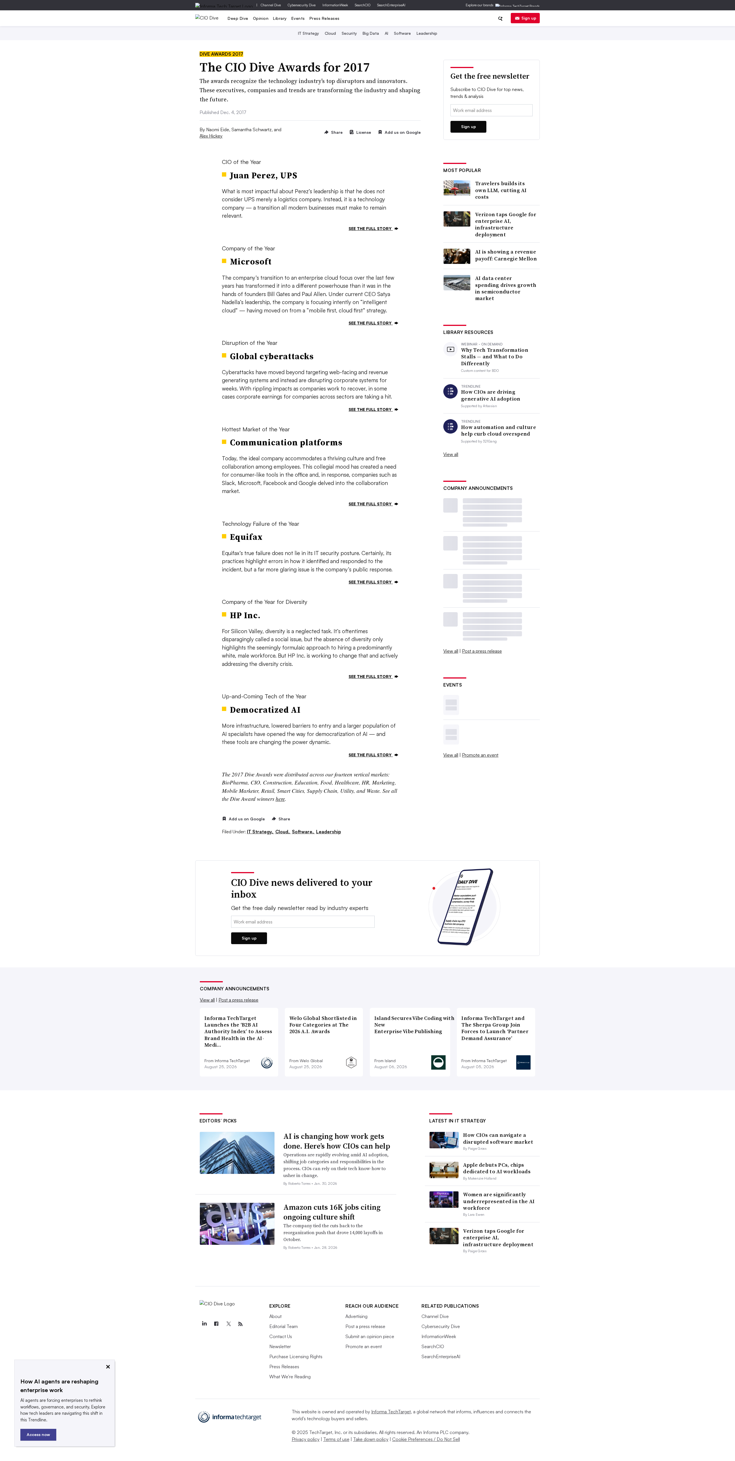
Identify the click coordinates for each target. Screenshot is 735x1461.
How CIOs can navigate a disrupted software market (498, 1138)
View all (450, 454)
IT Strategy (308, 33)
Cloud (330, 33)
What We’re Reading (290, 1376)
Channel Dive (271, 5)
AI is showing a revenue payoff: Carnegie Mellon (506, 255)
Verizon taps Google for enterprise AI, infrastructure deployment (505, 224)
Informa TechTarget (391, 1411)
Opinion (261, 18)
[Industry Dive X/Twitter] (228, 1324)
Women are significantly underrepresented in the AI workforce (499, 1201)
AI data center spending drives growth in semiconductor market (506, 288)
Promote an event (480, 755)
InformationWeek (335, 5)
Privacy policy (306, 1439)
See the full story (371, 228)
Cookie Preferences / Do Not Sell (426, 1439)
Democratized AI (265, 710)
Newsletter (280, 1346)
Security (349, 33)
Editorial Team (283, 1326)
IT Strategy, (260, 831)
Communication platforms (286, 442)
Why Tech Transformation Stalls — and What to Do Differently (494, 357)
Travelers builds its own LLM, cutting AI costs (501, 190)
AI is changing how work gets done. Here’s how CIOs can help (336, 1141)
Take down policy (370, 1439)
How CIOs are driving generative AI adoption (491, 395)
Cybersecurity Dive (302, 5)
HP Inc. (245, 615)
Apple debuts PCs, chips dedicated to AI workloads (497, 1168)
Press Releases (325, 18)
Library (280, 18)
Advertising (356, 1316)
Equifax (246, 537)
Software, (303, 831)
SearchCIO (362, 5)
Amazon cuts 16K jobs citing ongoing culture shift (331, 1212)
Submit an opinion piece (369, 1336)
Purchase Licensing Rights (295, 1356)
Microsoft (251, 261)
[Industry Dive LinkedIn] (204, 1324)
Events (298, 18)
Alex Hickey (211, 136)
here (280, 798)
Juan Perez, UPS (263, 175)
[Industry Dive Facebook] (216, 1324)
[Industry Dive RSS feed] (240, 1324)
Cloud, (283, 831)
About (275, 1316)
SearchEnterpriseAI (391, 5)
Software (402, 33)
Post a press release (482, 651)
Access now (38, 1434)
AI (386, 33)
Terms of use (336, 1439)
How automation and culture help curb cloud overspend (498, 430)
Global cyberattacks (272, 356)
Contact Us (280, 1336)
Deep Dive (238, 18)
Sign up (528, 18)
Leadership (427, 33)
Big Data (371, 33)
